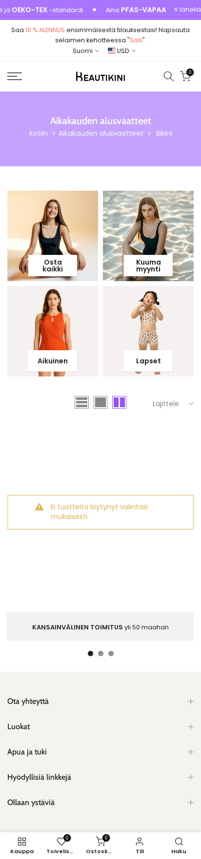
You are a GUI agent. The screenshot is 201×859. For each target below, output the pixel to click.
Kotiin (38, 133)
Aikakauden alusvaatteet (101, 133)
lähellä (189, 10)
